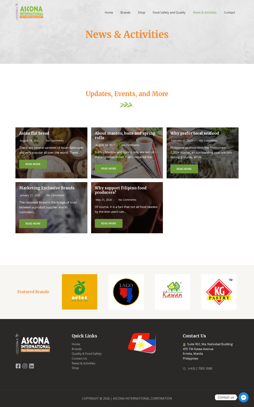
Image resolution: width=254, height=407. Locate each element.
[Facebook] (18, 366)
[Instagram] (25, 366)
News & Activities (83, 363)
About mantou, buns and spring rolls (125, 135)
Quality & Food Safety (87, 354)
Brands (77, 349)
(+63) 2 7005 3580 (199, 368)
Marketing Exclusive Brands (47, 188)
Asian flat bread (34, 133)
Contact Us (79, 358)
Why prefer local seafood (194, 133)
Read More (33, 164)
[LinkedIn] (31, 366)
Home (76, 344)
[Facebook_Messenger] (244, 397)
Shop (75, 368)
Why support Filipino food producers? (121, 190)
